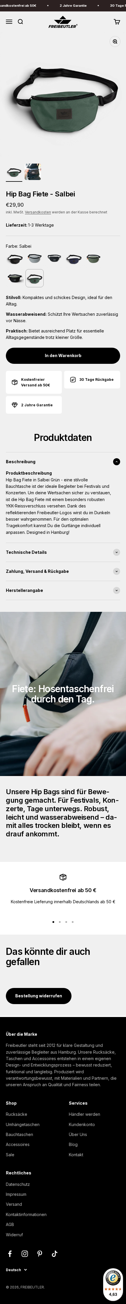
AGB (10, 1224)
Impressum (16, 1194)
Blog (73, 1144)
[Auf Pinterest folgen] (40, 1254)
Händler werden (84, 1114)
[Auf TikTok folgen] (55, 1254)
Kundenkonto (82, 1124)
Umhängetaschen (23, 1124)
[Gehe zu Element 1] (14, 173)
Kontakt (76, 1154)
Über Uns (78, 1134)
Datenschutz (18, 1184)
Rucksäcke (16, 1114)
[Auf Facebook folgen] (10, 1254)
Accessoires (18, 1144)
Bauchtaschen (19, 1134)
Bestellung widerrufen (38, 995)
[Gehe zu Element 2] (33, 173)
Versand (14, 1204)
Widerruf (14, 1234)
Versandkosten (38, 212)
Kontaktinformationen (26, 1214)
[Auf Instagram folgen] (25, 1254)
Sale (10, 1154)
